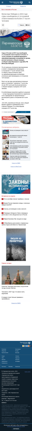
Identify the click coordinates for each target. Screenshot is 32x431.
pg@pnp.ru (4, 402)
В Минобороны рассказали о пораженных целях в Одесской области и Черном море (15, 224)
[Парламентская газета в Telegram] (27, 346)
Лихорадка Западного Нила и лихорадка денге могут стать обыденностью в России (15, 214)
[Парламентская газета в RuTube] (31, 346)
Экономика (18, 349)
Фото (3, 357)
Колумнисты (4, 363)
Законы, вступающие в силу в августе (15, 209)
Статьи (8, 6)
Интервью (17, 361)
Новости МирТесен (16, 166)
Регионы (17, 359)
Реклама (11, 366)
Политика (4, 349)
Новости (23, 6)
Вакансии (17, 366)
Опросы (17, 356)
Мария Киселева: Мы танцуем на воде (15, 219)
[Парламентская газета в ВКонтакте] (25, 346)
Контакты (4, 366)
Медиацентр (4, 361)
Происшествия (5, 352)
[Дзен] (27, 25)
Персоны (17, 357)
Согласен (16, 428)
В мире (16, 350)
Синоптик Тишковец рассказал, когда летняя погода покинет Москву (15, 287)
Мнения (3, 359)
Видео (3, 356)
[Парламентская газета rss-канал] (23, 346)
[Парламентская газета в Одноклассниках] (29, 346)
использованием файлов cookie (16, 426)
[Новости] (21, 25)
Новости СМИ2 (16, 163)
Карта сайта (27, 371)
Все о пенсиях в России (9, 9)
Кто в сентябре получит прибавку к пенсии (16, 199)
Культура (17, 352)
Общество (4, 350)
